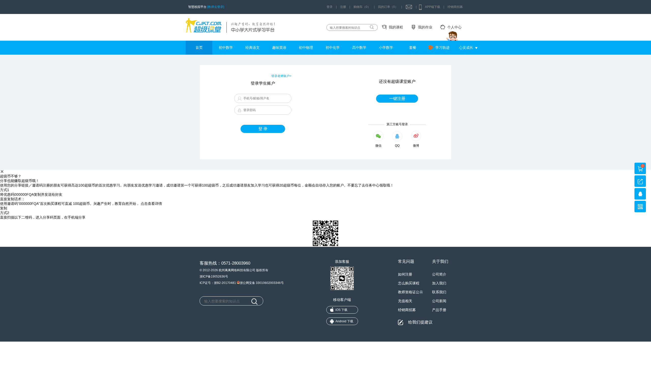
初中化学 (333, 47)
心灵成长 (466, 47)
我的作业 (425, 27)
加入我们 (439, 283)
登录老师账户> (281, 76)
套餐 (412, 47)
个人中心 (454, 27)
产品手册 (439, 310)
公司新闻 (439, 301)
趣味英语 (279, 47)
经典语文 (252, 47)
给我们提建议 (420, 322)
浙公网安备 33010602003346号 (262, 282)
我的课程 (396, 27)
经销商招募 (455, 7)
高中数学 (359, 47)
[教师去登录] (215, 7)
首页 (199, 47)
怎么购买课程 (408, 283)
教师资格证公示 (410, 292)
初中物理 (306, 47)
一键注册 (397, 98)
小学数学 (386, 47)
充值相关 (405, 301)
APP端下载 (432, 7)
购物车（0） (362, 7)
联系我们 (439, 292)
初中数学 (226, 47)
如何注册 (405, 274)
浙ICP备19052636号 (214, 276)
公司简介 (439, 274)
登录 (330, 7)
